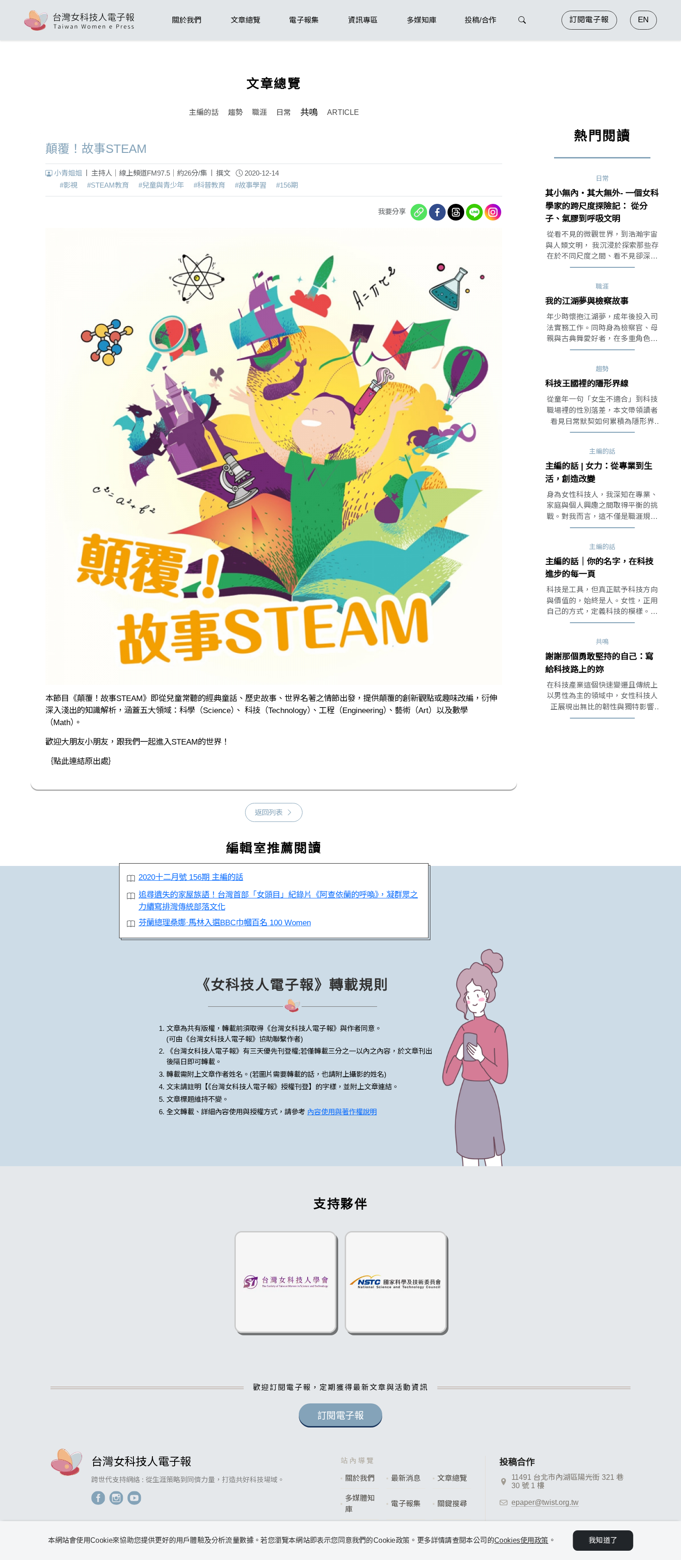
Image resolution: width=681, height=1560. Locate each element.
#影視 (68, 185)
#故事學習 (250, 185)
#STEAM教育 (108, 185)
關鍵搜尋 (452, 1504)
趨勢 (235, 112)
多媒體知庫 (360, 1503)
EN (643, 19)
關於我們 (360, 1478)
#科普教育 (209, 185)
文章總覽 (452, 1478)
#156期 (287, 185)
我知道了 (603, 1540)
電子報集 (406, 1504)
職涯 (259, 112)
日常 (283, 112)
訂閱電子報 (589, 19)
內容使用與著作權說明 (342, 1112)
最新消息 (406, 1478)
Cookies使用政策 (521, 1540)
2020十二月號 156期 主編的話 (191, 877)
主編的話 (204, 112)
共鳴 (309, 112)
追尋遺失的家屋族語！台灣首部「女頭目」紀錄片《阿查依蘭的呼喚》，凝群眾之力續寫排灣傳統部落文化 (278, 900)
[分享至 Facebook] (437, 212)
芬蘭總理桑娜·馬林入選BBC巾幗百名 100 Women (225, 922)
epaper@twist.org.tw (545, 1502)
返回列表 (269, 812)
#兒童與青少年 (161, 185)
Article (343, 112)
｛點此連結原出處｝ (80, 761)
